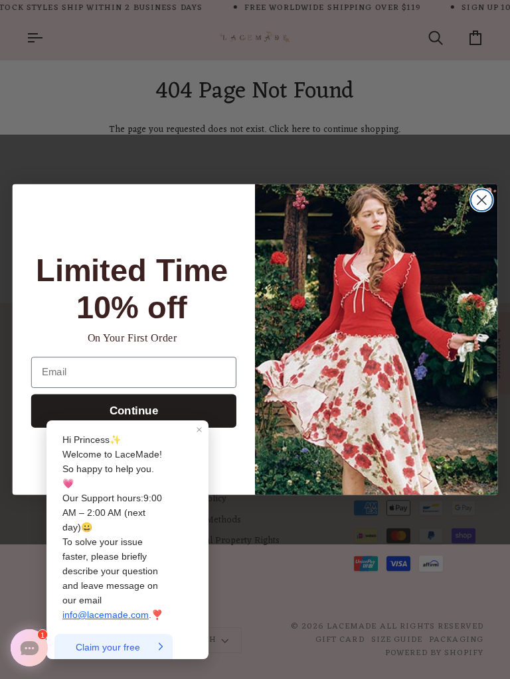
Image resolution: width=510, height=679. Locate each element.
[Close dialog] (482, 200)
